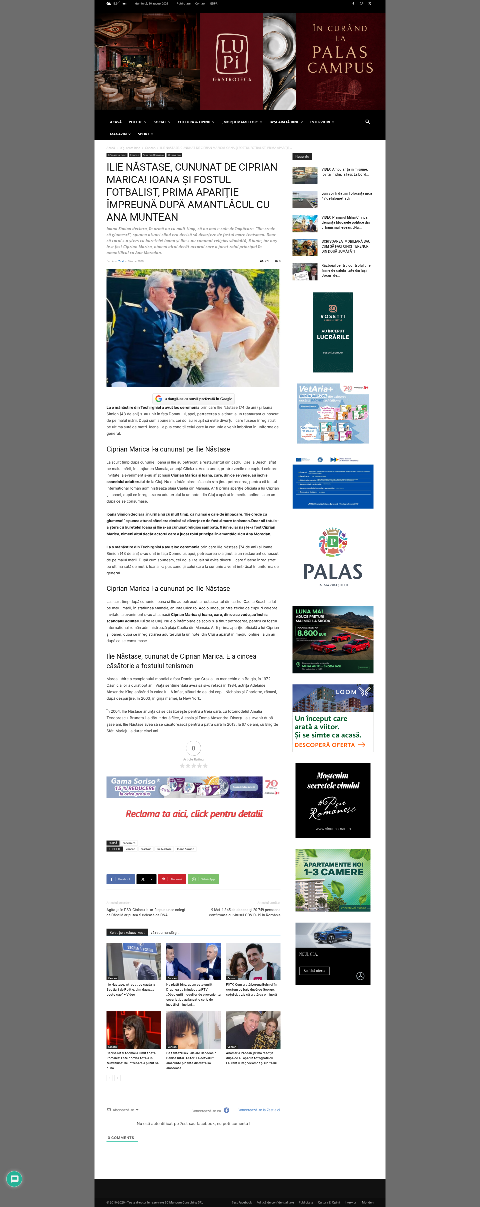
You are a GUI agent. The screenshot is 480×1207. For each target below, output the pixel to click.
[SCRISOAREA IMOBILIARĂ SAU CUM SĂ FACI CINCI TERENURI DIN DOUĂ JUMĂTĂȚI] (305, 247)
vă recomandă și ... (165, 933)
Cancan (150, 148)
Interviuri (351, 1202)
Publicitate (183, 3)
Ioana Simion (185, 849)
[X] (370, 3)
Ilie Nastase (164, 849)
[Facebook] (353, 3)
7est (121, 261)
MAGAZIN (118, 134)
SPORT (143, 134)
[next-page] (117, 1078)
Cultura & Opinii (329, 1202)
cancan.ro (129, 843)
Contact (200, 3)
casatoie (146, 849)
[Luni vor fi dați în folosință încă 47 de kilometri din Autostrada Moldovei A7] (305, 199)
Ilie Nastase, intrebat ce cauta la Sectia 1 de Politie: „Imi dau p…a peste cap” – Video (130, 989)
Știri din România (153, 155)
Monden (368, 1202)
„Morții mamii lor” (240, 122)
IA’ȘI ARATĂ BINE (284, 122)
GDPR (214, 3)
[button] (368, 122)
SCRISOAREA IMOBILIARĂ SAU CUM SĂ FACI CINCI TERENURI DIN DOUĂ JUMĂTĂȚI (346, 246)
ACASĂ (116, 122)
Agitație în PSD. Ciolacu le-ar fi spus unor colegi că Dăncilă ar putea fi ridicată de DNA (145, 912)
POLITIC (135, 122)
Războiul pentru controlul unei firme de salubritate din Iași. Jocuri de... (346, 270)
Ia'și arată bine (130, 148)
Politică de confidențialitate (275, 1202)
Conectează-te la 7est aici (258, 1110)
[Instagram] (361, 3)
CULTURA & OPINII (194, 122)
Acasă (110, 148)
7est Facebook (242, 1202)
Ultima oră (174, 155)
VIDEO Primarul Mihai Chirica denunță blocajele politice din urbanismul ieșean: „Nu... (346, 222)
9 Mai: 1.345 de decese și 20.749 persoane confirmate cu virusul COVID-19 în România (244, 912)
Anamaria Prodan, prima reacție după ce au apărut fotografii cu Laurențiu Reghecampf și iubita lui (251, 1058)
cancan (130, 849)
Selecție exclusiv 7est (127, 933)
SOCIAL (160, 122)
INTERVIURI (320, 122)
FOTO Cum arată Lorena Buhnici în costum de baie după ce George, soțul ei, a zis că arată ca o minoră (251, 989)
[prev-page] (109, 1078)
